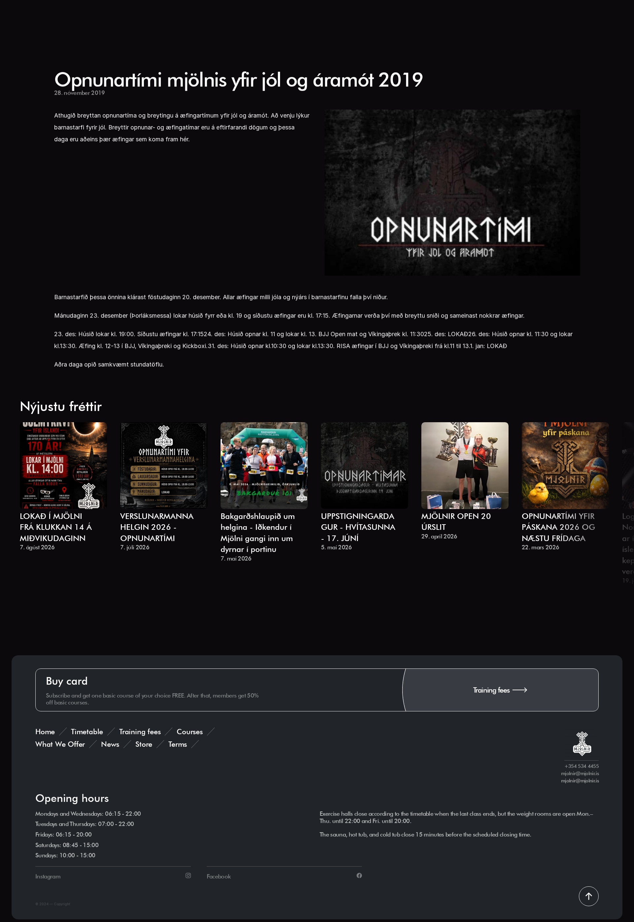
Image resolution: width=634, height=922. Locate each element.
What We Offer (60, 744)
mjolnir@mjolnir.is (580, 781)
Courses (189, 731)
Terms (177, 744)
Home (45, 731)
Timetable (87, 731)
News (110, 744)
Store (143, 744)
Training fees (139, 731)
